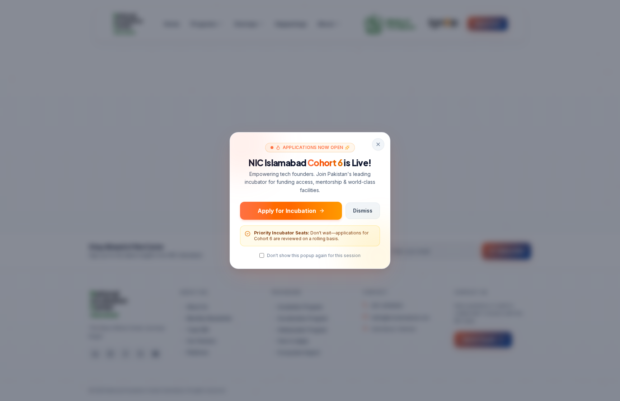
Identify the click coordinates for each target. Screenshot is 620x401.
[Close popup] (378, 144)
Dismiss (362, 211)
